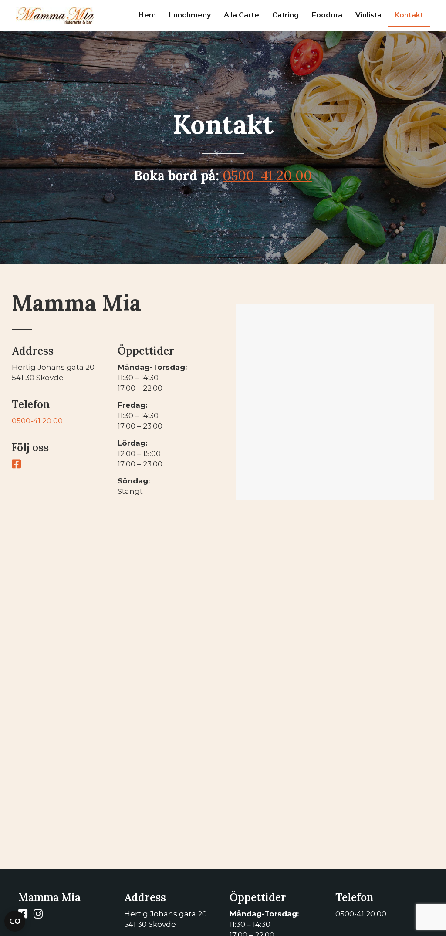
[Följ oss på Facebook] (18, 465)
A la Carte (241, 15)
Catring (285, 15)
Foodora (327, 15)
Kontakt (409, 15)
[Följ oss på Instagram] (40, 915)
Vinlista (368, 15)
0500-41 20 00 (267, 175)
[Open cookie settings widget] (14, 921)
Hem (147, 15)
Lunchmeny (190, 15)
